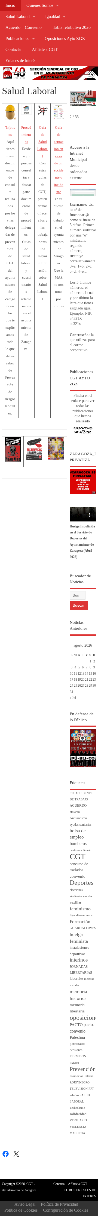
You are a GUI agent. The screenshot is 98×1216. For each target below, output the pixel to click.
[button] (89, 92)
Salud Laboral (17, 16)
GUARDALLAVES (83, 928)
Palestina (77, 1037)
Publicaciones (17, 38)
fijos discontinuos (81, 915)
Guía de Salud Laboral (42, 142)
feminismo (80, 908)
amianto (75, 812)
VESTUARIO (78, 1120)
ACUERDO (78, 805)
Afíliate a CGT (45, 49)
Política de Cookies (21, 1210)
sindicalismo (77, 1107)
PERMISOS (78, 1056)
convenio (77, 876)
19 (79, 679)
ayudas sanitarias (80, 825)
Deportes (81, 882)
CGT (77, 856)
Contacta (13, 49)
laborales (76, 979)
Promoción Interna (81, 1075)
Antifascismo (78, 818)
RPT (91, 1088)
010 (72, 793)
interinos (79, 960)
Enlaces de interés (20, 60)
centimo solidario (80, 850)
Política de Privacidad (59, 1204)
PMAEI (74, 1062)
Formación (80, 921)
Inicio (10, 5)
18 (75, 679)
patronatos (77, 1044)
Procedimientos (26, 135)
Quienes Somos (39, 5)
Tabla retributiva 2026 (72, 27)
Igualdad (52, 16)
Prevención (83, 1069)
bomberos (78, 843)
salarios (74, 1095)
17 (71, 679)
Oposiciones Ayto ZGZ (65, 38)
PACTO (76, 1024)
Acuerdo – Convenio (23, 27)
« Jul (73, 698)
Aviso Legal (24, 1204)
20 (82, 679)
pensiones (76, 1050)
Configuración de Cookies (65, 1210)
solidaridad (78, 1114)
